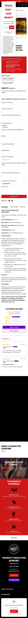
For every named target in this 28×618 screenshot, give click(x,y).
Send (12, 27)
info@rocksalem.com (14, 571)
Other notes (4, 186)
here (7, 292)
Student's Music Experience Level (10, 173)
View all (3, 451)
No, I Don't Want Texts (8, 32)
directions (14, 575)
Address (3, 136)
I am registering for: (6, 123)
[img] (6, 344)
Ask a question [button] (14, 331)
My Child (5, 127)
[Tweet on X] (6, 200)
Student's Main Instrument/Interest (11, 115)
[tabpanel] (14, 256)
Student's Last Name (7, 109)
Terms (7, 53)
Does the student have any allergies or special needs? (13, 163)
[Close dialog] (14, 3)
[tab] (4, 206)
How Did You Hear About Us (9, 181)
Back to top (14, 537)
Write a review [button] (14, 327)
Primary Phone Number (7, 144)
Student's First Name (7, 102)
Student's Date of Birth (7, 156)
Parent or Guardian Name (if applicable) (12, 129)
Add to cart (14, 196)
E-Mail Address (5, 150)
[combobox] (3, 27)
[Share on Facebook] (9, 200)
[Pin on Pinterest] (12, 200)
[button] (25, 4)
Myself (5, 125)
